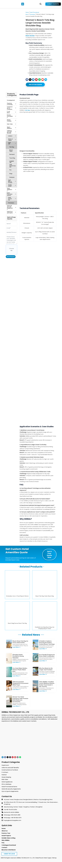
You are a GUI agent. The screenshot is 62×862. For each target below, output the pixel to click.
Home (27, 12)
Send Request (11, 256)
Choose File (11, 249)
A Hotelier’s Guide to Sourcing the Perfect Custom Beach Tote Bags (47, 642)
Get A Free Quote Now (49, 554)
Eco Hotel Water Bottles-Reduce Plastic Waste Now (20, 670)
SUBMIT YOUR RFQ (53, 4)
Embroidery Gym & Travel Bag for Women (17, 596)
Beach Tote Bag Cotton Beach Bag (45, 596)
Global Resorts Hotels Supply (43, 857)
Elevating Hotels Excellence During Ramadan (18, 656)
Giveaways (32, 14)
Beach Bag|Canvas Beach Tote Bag (17, 623)
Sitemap (54, 857)
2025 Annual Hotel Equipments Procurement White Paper (20, 683)
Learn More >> (16, 647)
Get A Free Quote (35, 84)
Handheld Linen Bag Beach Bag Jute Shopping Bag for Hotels (44, 627)
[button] (22, 4)
